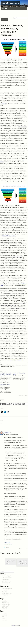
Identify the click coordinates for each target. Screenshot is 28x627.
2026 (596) (4, 613)
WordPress (18, 624)
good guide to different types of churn (15, 360)
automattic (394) (5, 605)
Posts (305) (4, 591)
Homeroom (13, 624)
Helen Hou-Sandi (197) (7, 577)
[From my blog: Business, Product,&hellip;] (6, 388)
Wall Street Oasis (8, 544)
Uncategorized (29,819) (7, 588)
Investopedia (7, 542)
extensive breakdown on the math (8, 235)
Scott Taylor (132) (6, 582)
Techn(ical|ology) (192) (7, 593)
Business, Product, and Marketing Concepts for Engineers (11, 30)
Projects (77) (4, 595)
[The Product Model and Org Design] (19, 377)
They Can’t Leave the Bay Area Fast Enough (10, 561)
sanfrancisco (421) (6, 604)
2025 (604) (4, 615)
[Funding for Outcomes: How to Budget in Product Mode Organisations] (6, 378)
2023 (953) (4, 618)
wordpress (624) (5, 602)
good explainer (3, 103)
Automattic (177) (5, 579)
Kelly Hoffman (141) (6, 581)
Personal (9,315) (5, 590)
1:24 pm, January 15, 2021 (23, 395)
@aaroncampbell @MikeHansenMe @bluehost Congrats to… (23, 562)
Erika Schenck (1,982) (6, 576)
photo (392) (4, 607)
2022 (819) (4, 620)
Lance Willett (6, 432)
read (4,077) (4, 601)
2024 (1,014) (4, 616)
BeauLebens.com (11, 2)
